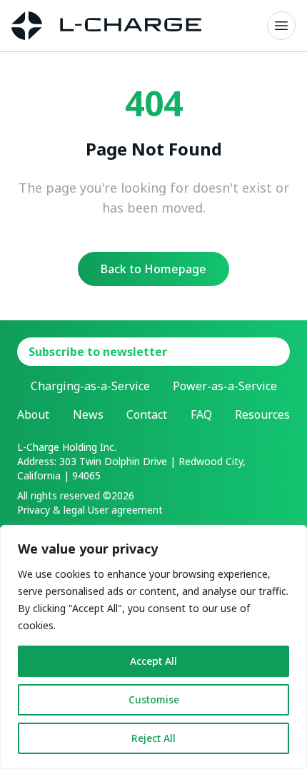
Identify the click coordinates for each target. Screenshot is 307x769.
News (88, 414)
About (33, 414)
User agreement (125, 509)
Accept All (153, 661)
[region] (153, 647)
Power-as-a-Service (225, 386)
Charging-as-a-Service (90, 386)
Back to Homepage (153, 269)
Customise (154, 699)
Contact (146, 414)
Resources (262, 414)
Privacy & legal (51, 509)
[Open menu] (281, 25)
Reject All (153, 738)
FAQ (201, 414)
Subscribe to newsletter (98, 352)
